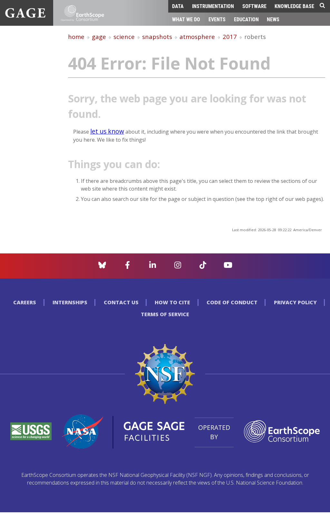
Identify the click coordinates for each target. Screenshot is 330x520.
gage (99, 37)
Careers (24, 302)
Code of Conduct (232, 302)
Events (217, 19)
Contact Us (121, 302)
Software (254, 6)
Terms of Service (165, 314)
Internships (70, 302)
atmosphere (197, 37)
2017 (230, 37)
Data (178, 6)
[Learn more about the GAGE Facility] (25, 15)
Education (246, 19)
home (76, 37)
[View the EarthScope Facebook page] (127, 266)
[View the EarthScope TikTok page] (202, 266)
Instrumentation (213, 6)
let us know (107, 131)
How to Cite (172, 302)
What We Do (186, 19)
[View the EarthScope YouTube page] (228, 266)
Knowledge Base (294, 6)
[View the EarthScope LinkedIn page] (152, 266)
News (273, 19)
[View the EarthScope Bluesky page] (102, 266)
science (124, 37)
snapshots (157, 37)
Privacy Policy (295, 302)
